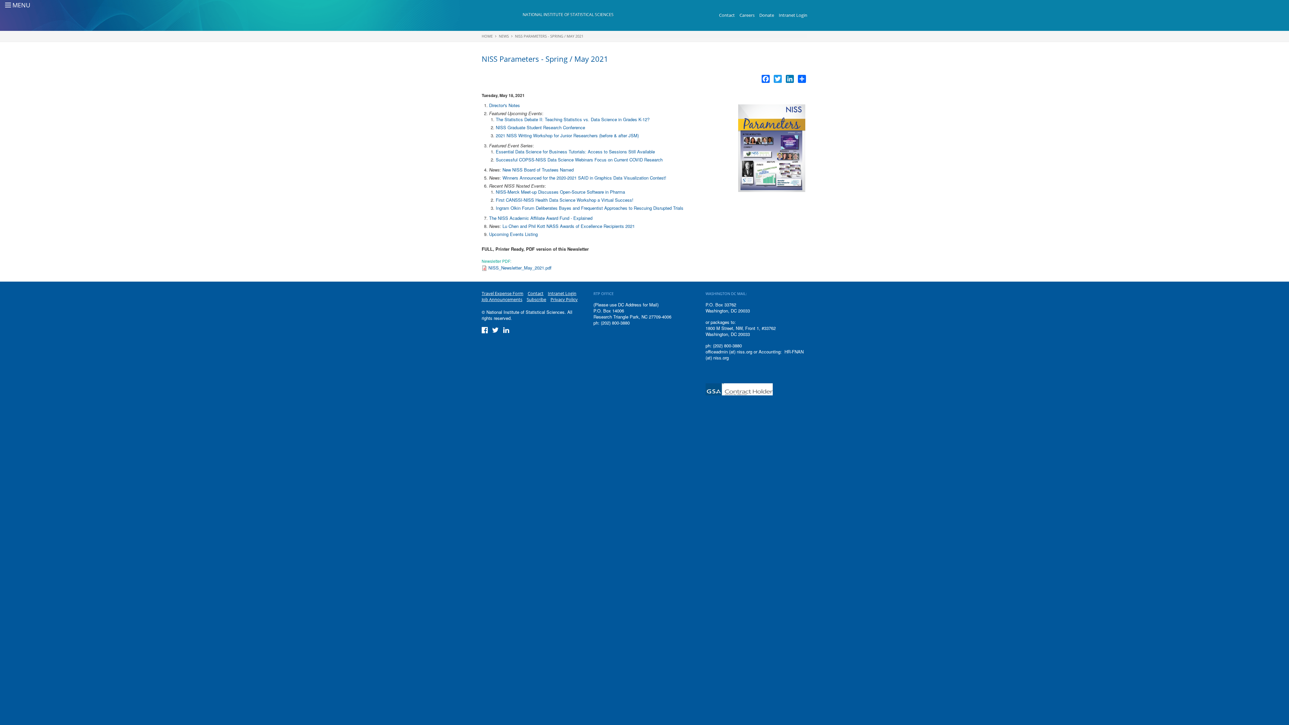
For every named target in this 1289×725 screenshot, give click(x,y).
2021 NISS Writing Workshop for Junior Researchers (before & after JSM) (567, 135)
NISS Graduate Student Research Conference (540, 127)
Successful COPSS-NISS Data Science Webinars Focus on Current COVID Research (579, 159)
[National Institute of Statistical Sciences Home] (502, 15)
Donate (766, 15)
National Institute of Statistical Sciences (568, 14)
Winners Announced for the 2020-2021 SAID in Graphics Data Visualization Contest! (584, 178)
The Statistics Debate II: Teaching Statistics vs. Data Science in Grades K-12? (573, 119)
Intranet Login (793, 15)
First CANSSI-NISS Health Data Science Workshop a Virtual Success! (564, 200)
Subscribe (536, 299)
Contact (727, 15)
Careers (747, 15)
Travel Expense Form (502, 293)
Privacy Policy (564, 299)
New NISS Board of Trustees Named (538, 169)
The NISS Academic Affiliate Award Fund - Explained (540, 218)
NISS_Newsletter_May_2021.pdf (520, 267)
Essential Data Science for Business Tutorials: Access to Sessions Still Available (575, 151)
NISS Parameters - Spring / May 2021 (549, 36)
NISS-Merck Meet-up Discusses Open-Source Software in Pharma (560, 192)
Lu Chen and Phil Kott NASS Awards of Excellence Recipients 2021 (569, 226)
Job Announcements (502, 299)
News (504, 36)
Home (487, 36)
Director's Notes (504, 105)
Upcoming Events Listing (513, 234)
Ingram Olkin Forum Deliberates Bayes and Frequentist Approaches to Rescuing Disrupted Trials (589, 208)
